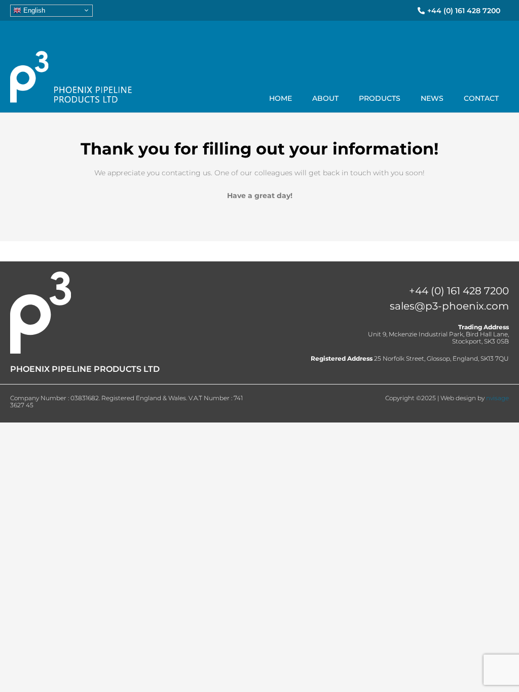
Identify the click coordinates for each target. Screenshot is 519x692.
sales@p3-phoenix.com (449, 306)
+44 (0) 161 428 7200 (459, 291)
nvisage (497, 398)
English (33, 10)
